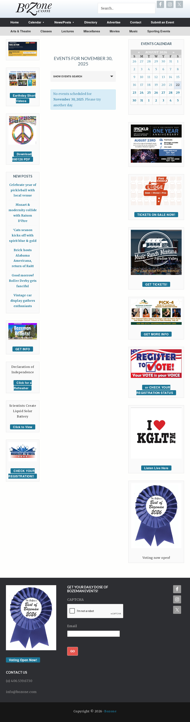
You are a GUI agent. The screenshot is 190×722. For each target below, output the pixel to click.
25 (149, 92)
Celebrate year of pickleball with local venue (22, 190)
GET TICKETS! (156, 284)
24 (142, 92)
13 (163, 77)
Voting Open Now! (23, 660)
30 (163, 61)
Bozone (110, 711)
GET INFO (22, 349)
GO (72, 651)
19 (156, 85)
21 (170, 85)
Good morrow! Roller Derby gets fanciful (23, 280)
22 (178, 85)
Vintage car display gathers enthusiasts (22, 300)
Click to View (22, 427)
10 (141, 77)
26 (134, 61)
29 (156, 61)
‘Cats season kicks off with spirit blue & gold (22, 235)
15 (177, 77)
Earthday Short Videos (24, 98)
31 (170, 61)
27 (141, 61)
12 (156, 77)
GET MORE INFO (156, 334)
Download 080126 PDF (22, 157)
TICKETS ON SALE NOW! (156, 214)
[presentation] (95, 611)
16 (134, 85)
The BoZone (34, 8)
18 (148, 85)
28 (149, 61)
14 (170, 77)
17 (141, 85)
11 (148, 77)
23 (134, 92)
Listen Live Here (156, 468)
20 (163, 85)
